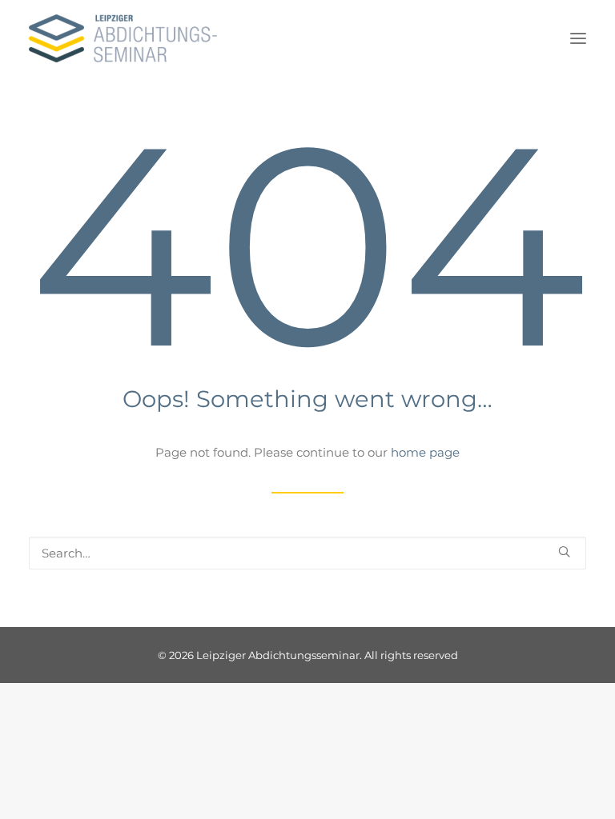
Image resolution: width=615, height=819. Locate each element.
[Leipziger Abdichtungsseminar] (123, 38)
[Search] (307, 553)
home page (425, 452)
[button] (578, 38)
